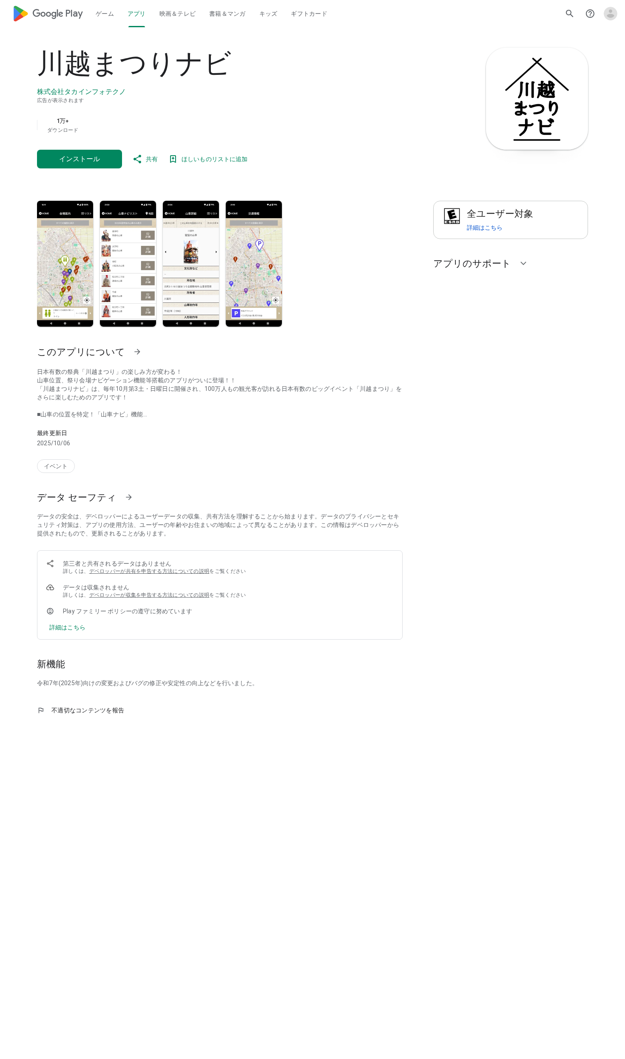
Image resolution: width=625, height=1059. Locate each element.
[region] (207, 125)
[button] (65, 264)
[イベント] (56, 466)
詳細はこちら (485, 227)
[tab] (105, 13)
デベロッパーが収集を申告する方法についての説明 (149, 595)
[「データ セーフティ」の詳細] (129, 497)
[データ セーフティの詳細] (67, 627)
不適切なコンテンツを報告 (80, 710)
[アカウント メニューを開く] (610, 13)
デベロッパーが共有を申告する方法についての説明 (149, 571)
